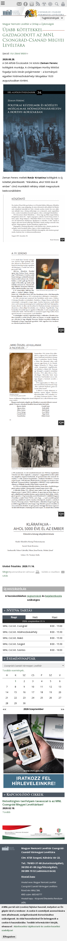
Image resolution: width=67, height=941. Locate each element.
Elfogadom (9, 936)
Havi (54, 617)
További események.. (13, 670)
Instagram (31, 4)
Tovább (6, 812)
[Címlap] (13, 12)
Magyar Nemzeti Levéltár (15, 23)
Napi (14, 617)
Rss (37, 4)
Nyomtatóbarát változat (21, 572)
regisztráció (34, 595)
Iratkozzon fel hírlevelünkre (19, 4)
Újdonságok (47, 23)
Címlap (35, 23)
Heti (35, 617)
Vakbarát (43, 4)
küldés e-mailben (51, 572)
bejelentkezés (53, 595)
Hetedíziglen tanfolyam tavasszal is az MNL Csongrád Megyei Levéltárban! (31, 802)
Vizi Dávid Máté (19, 53)
